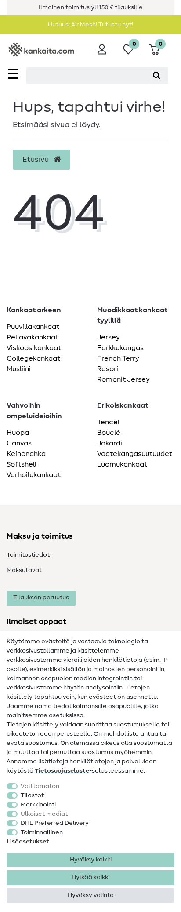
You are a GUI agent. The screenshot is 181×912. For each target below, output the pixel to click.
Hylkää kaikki (90, 877)
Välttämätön (40, 786)
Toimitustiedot (28, 555)
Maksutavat (24, 570)
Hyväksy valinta (91, 895)
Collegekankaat (33, 358)
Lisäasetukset (28, 842)
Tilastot (32, 795)
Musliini (19, 368)
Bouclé (108, 432)
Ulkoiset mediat (44, 814)
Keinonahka (26, 453)
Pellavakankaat (32, 337)
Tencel (108, 422)
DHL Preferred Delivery (55, 823)
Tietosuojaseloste (62, 771)
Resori (107, 368)
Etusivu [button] (36, 160)
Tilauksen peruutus (41, 598)
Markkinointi (38, 805)
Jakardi (109, 443)
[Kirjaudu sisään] (102, 49)
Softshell (21, 464)
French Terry (118, 358)
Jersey (108, 337)
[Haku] (156, 75)
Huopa (18, 432)
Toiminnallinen (42, 832)
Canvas (19, 443)
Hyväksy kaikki (91, 860)
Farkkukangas (120, 347)
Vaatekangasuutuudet (134, 453)
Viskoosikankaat (34, 347)
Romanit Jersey (123, 379)
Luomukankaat (122, 464)
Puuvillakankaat (33, 326)
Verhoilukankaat (34, 474)
